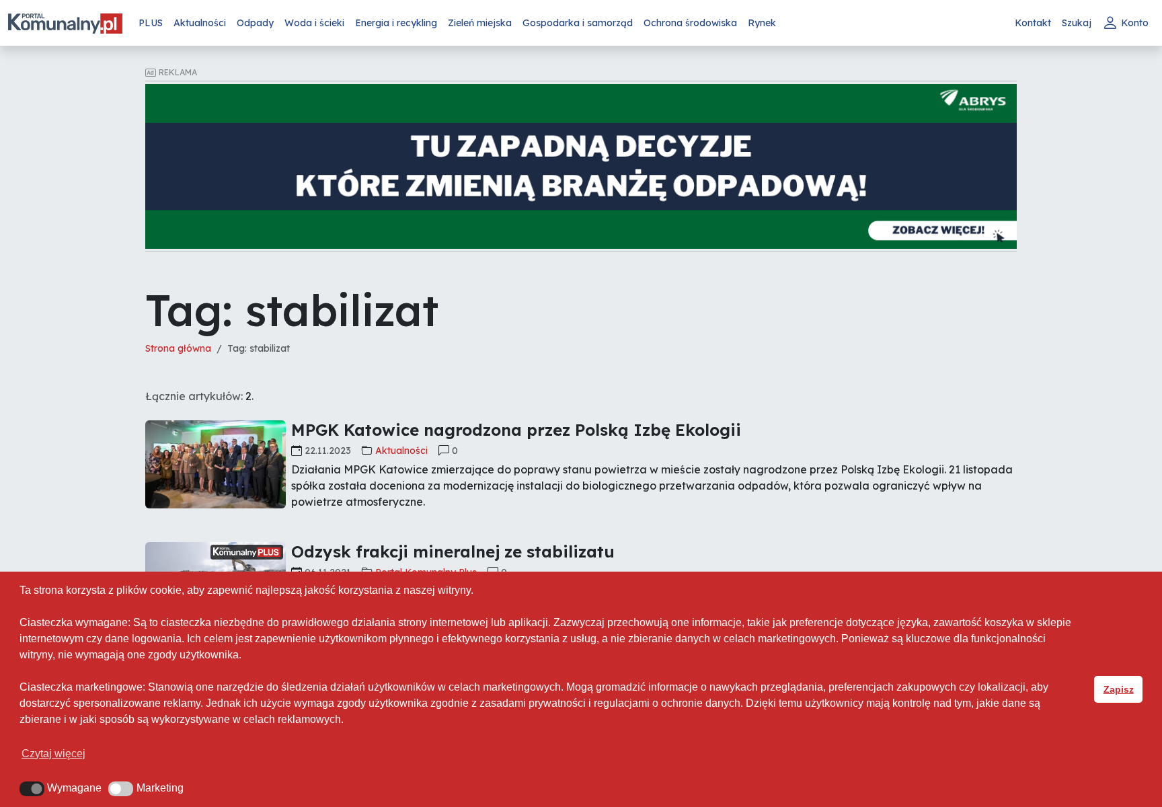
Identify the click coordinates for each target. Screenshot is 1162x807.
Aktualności (199, 23)
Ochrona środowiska (690, 23)
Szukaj (1076, 23)
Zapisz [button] (1118, 689)
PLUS (151, 23)
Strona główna (178, 348)
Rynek (762, 23)
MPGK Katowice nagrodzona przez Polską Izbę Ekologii (516, 430)
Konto (1135, 23)
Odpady (255, 23)
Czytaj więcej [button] (53, 753)
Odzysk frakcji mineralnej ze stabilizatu (453, 551)
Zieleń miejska (480, 23)
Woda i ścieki (314, 23)
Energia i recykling (396, 23)
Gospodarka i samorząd (577, 23)
